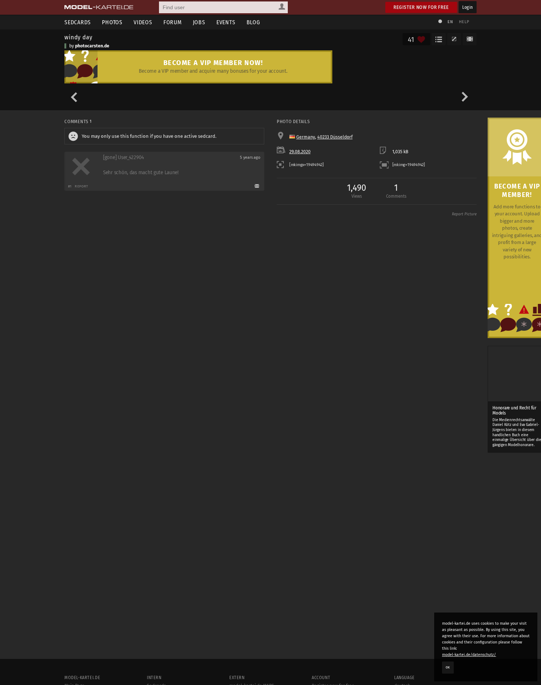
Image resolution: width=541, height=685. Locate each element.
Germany (305, 137)
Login (467, 7)
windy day (78, 37)
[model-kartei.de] (99, 7)
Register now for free (421, 7)
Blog (253, 22)
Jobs (199, 22)
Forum (172, 22)
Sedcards (77, 22)
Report (81, 186)
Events (226, 22)
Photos (112, 22)
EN (450, 21)
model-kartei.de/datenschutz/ (469, 654)
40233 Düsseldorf (335, 137)
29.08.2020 (300, 151)
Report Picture (464, 214)
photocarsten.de (92, 46)
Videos (143, 22)
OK (448, 667)
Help (464, 21)
